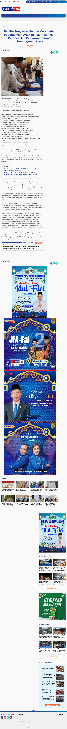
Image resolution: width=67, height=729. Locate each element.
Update (39, 242)
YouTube (11, 719)
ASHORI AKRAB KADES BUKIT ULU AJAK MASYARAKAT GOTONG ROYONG (45, 569)
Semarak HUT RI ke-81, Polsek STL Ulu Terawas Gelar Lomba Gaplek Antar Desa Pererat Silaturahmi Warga (48, 698)
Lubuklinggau (21, 719)
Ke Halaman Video (52, 588)
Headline (29, 717)
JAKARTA (5, 254)
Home (4, 2)
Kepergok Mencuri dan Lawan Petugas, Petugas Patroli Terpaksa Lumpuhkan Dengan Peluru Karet (59, 650)
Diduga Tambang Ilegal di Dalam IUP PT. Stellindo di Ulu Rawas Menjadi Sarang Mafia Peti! (59, 636)
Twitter (9, 719)
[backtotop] (33, 711)
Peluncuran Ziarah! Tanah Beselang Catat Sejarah (44, 650)
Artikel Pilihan (44, 624)
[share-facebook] (51, 52)
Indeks (5, 16)
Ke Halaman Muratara (52, 656)
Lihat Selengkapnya (52, 705)
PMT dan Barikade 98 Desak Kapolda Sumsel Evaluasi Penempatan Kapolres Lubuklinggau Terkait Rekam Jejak (48, 683)
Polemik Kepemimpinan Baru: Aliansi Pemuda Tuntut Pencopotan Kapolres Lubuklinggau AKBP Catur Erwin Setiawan (47, 1)
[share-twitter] (54, 52)
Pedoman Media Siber (62, 719)
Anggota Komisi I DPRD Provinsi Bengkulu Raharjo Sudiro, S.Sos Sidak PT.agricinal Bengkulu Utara (59, 569)
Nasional (48, 719)
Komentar (7, 50)
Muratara (39, 719)
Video (28, 721)
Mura (28, 719)
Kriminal (48, 717)
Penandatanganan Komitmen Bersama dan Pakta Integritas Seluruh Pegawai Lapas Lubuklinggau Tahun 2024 (21, 247)
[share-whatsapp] (57, 52)
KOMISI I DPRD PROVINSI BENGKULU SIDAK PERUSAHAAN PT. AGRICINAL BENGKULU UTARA (58, 583)
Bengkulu (20, 717)
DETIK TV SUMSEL (6, 99)
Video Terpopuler (45, 557)
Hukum (39, 717)
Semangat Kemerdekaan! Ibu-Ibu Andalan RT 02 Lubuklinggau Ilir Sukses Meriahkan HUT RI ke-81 (48, 691)
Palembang (21, 721)
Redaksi (60, 717)
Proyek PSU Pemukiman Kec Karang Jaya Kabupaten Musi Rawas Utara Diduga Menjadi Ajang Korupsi (45, 636)
